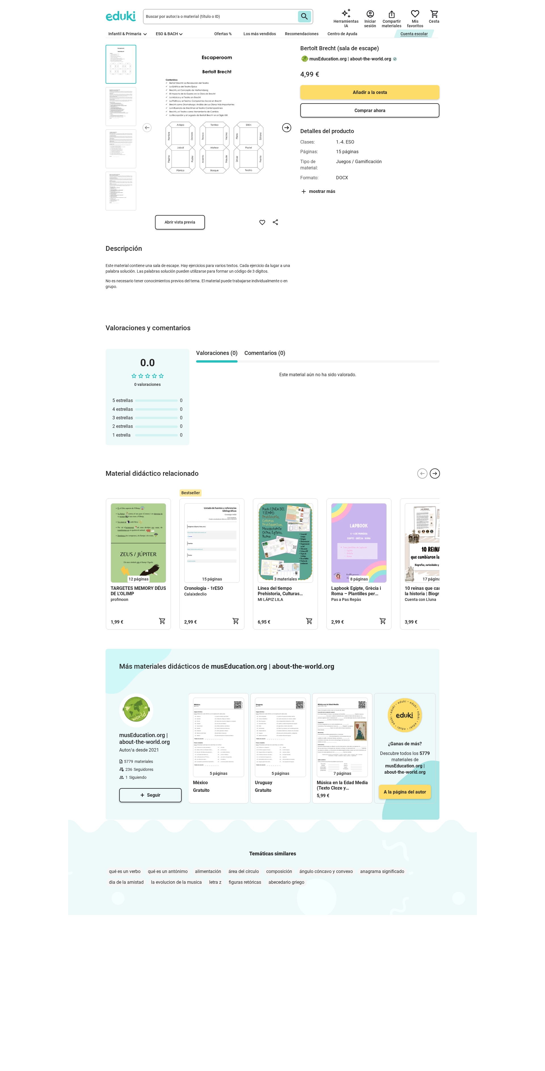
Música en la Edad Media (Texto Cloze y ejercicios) (342, 785)
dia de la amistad (126, 882)
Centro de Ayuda (342, 33)
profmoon (119, 599)
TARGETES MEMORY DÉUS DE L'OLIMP (138, 591)
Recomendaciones (301, 33)
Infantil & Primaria (125, 33)
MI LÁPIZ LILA (270, 599)
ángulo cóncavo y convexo (326, 871)
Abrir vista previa (180, 222)
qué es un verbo (125, 871)
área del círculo (244, 871)
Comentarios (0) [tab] (264, 353)
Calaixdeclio (195, 594)
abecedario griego (286, 882)
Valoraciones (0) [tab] (217, 353)
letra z (215, 882)
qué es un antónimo (168, 871)
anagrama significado (382, 871)
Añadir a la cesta (370, 92)
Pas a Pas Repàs (346, 599)
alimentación (208, 871)
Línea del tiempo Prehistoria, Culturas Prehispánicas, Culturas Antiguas (282, 591)
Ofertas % (223, 33)
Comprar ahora (370, 110)
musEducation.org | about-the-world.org (350, 59)
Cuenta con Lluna (420, 599)
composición (279, 871)
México (200, 782)
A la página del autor (405, 792)
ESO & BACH (167, 33)
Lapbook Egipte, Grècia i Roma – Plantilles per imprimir (356, 591)
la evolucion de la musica (176, 882)
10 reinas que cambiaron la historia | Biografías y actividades (430, 591)
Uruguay (263, 782)
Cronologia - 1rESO (203, 588)
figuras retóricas (245, 882)
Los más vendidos (260, 33)
